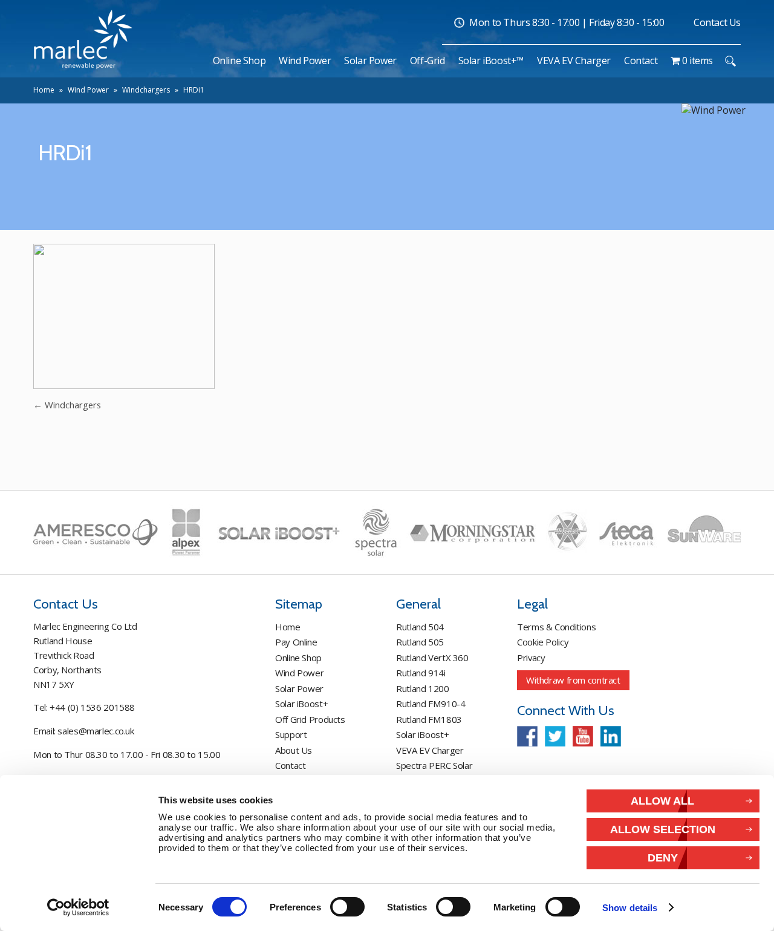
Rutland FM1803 (429, 719)
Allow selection (662, 829)
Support (291, 734)
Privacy (531, 658)
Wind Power (88, 90)
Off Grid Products (310, 719)
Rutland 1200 (422, 688)
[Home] (200, 60)
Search (730, 61)
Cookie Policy (542, 642)
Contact (290, 765)
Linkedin (610, 736)
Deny (663, 857)
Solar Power (299, 688)
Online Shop (298, 658)
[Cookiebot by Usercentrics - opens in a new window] (78, 907)
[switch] (347, 906)
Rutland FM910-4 (430, 703)
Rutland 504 (420, 627)
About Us (293, 750)
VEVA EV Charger (429, 750)
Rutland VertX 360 (432, 658)
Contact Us (717, 22)
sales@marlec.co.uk (95, 731)
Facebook (527, 736)
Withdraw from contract (573, 680)
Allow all (662, 800)
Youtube (583, 736)
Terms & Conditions (556, 627)
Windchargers (146, 90)
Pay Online (296, 642)
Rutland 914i (421, 673)
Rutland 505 (420, 642)
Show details (629, 908)
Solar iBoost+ (301, 703)
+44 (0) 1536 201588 (92, 707)
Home (43, 90)
